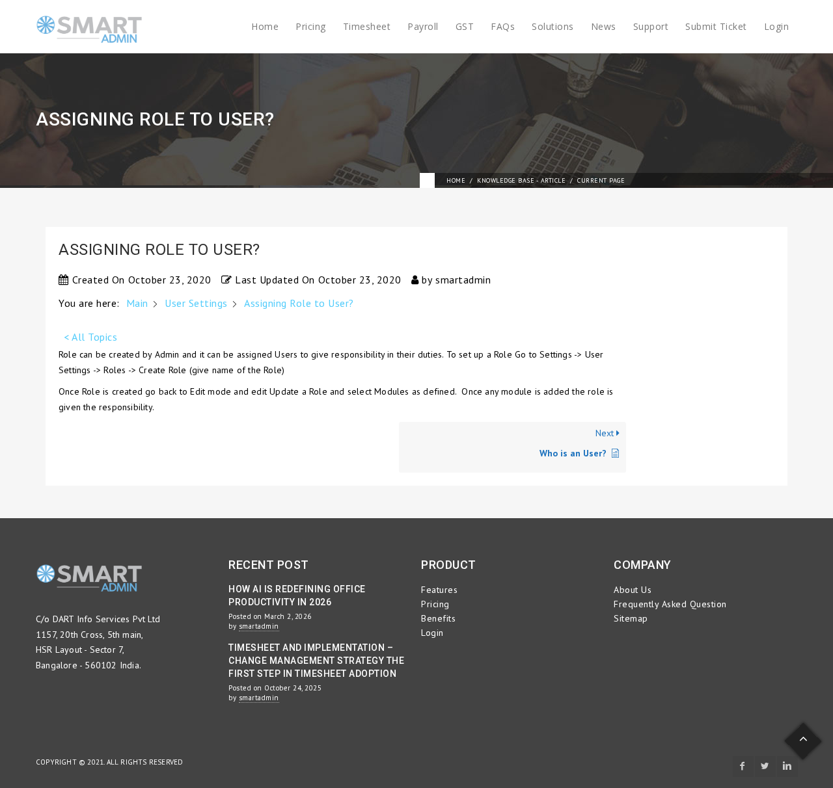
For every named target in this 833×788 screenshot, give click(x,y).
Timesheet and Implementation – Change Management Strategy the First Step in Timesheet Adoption (316, 660)
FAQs (503, 26)
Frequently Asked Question (670, 604)
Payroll (423, 26)
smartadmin (259, 626)
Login (776, 26)
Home (265, 26)
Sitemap (631, 618)
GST (465, 26)
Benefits (438, 618)
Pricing (310, 26)
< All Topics (90, 336)
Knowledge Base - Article (521, 180)
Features (439, 590)
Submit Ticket (716, 26)
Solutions (553, 26)
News (603, 26)
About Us (632, 590)
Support (651, 26)
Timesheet (367, 26)
